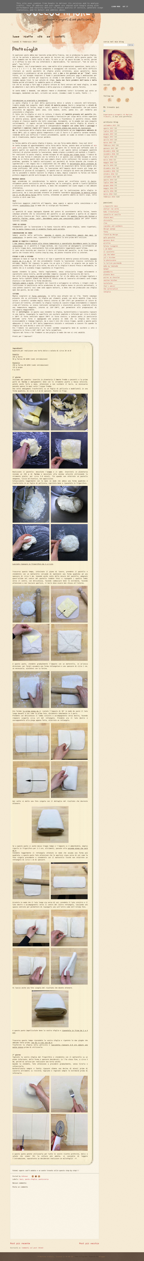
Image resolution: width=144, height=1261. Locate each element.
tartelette (108, 283)
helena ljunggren (111, 246)
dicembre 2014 (109, 168)
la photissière (110, 260)
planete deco (109, 274)
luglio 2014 (108, 182)
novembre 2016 (109, 154)
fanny (106, 232)
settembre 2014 (110, 177)
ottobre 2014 (109, 174)
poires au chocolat (112, 277)
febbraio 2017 (109, 145)
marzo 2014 (108, 194)
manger (106, 269)
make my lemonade (111, 266)
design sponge (109, 229)
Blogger (102, 1256)
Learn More (115, 6)
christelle (108, 220)
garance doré (109, 240)
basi (21, 1179)
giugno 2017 (108, 134)
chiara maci (108, 217)
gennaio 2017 (109, 148)
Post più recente (20, 1243)
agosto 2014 (108, 180)
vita (39, 36)
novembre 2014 (109, 171)
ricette (28, 36)
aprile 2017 (108, 140)
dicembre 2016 (109, 151)
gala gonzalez (109, 237)
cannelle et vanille (112, 214)
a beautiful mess (111, 206)
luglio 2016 (108, 157)
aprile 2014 (108, 191)
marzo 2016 (108, 160)
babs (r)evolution (111, 212)
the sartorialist (111, 289)
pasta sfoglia (31, 1179)
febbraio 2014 (109, 197)
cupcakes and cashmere (113, 226)
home (16, 36)
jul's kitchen (109, 257)
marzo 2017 (108, 142)
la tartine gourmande (113, 263)
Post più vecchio (89, 1243)
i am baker (108, 249)
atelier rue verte (111, 209)
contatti (60, 36)
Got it (125, 6)
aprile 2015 (108, 165)
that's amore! (109, 286)
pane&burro (108, 272)
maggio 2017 (108, 137)
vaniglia (107, 292)
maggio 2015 (108, 162)
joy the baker (109, 254)
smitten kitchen (110, 280)
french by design (111, 234)
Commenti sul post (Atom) (32, 1248)
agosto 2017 (108, 128)
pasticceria (43, 1179)
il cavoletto (109, 252)
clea (105, 223)
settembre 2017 (110, 125)
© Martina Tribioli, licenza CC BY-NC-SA (55, 1256)
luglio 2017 (108, 131)
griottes (107, 243)
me (48, 36)
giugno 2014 (108, 185)
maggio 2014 (108, 188)
